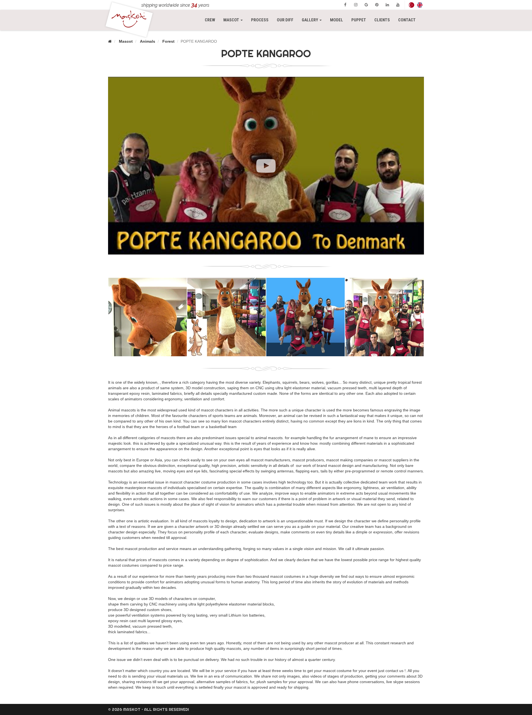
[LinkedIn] (387, 5)
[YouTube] (398, 5)
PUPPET (358, 19)
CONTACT (407, 19)
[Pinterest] (377, 5)
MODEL (336, 19)
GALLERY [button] (310, 19)
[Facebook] (345, 5)
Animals (147, 41)
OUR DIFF (285, 19)
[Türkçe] (411, 5)
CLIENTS (382, 19)
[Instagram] (356, 5)
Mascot (126, 41)
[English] (420, 5)
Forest (168, 41)
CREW (210, 19)
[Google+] (366, 5)
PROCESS (259, 19)
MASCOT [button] (235, 19)
